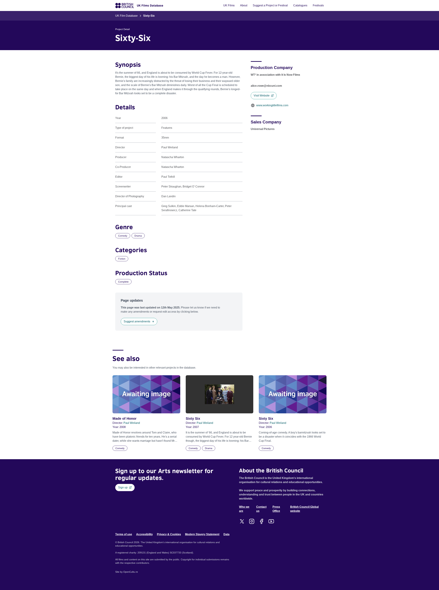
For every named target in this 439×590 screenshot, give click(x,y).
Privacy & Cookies (169, 534)
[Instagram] (251, 521)
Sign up (123, 487)
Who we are (244, 508)
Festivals (318, 5)
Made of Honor (124, 418)
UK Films (229, 5)
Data (226, 534)
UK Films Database (150, 5)
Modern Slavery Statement (202, 534)
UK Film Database (126, 15)
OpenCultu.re (130, 571)
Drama (138, 235)
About (243, 5)
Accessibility (144, 534)
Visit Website (262, 95)
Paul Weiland (131, 422)
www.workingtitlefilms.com (272, 105)
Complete (123, 281)
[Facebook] (261, 521)
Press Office (276, 508)
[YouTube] (271, 521)
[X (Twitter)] (242, 521)
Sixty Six (193, 418)
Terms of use (123, 534)
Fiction (121, 258)
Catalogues (300, 5)
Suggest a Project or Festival (270, 5)
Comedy (122, 235)
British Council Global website (304, 508)
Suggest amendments (137, 321)
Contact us (261, 508)
